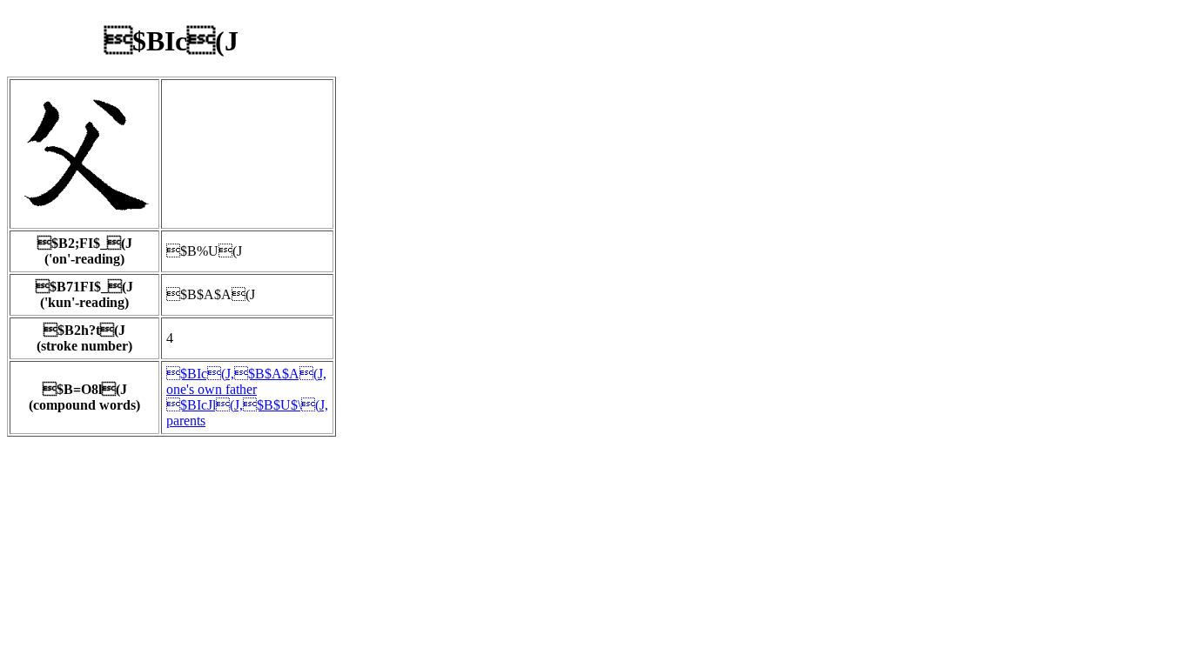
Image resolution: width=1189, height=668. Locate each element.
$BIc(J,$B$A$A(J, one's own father (246, 381)
